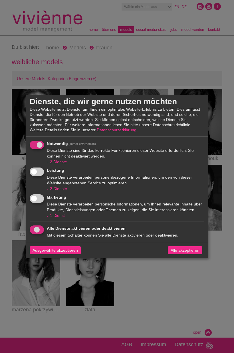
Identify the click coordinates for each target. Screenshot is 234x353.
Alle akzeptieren (185, 250)
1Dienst (56, 215)
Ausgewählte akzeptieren (55, 250)
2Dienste (57, 162)
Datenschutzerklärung (116, 130)
